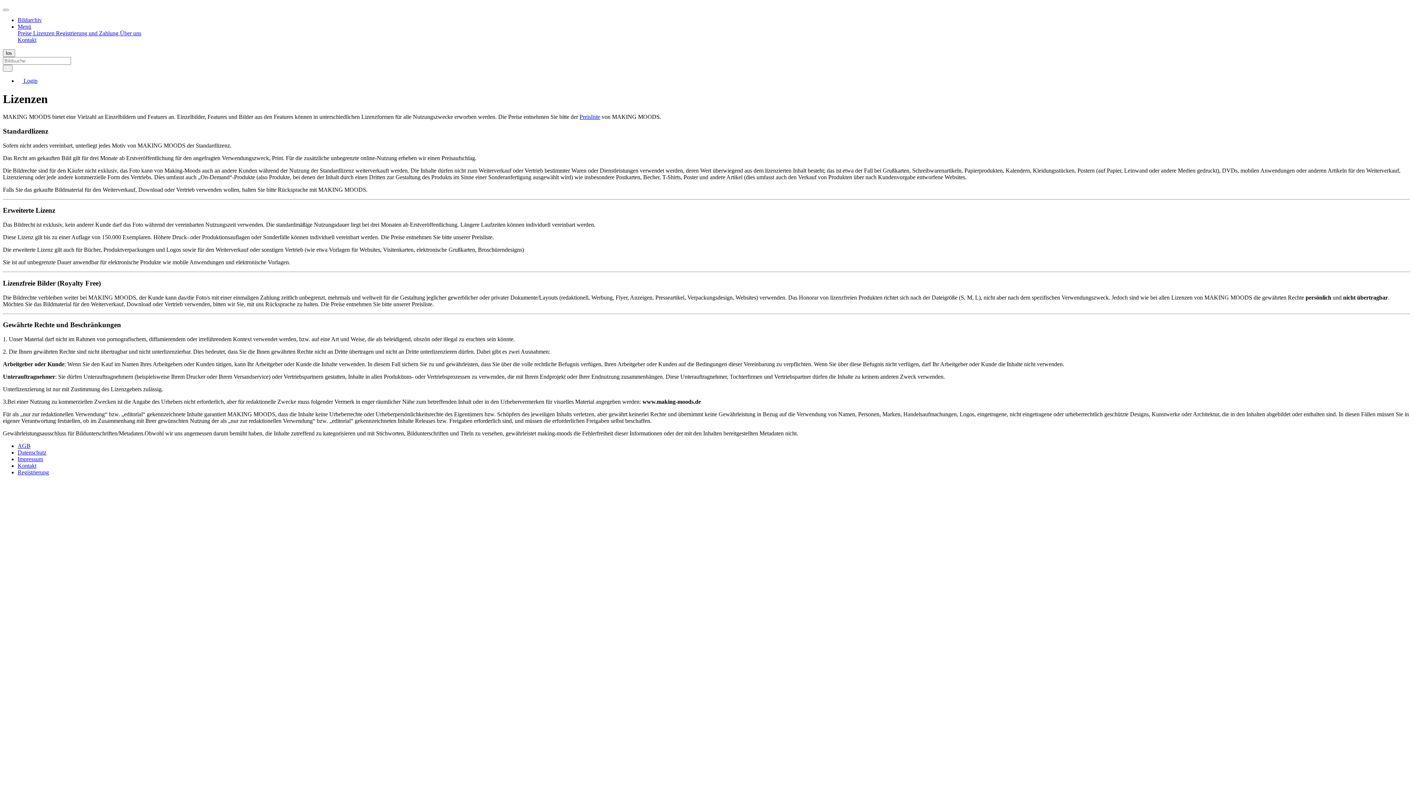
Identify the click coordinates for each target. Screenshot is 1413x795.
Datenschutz (32, 452)
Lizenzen (44, 33)
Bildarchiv (30, 20)
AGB (24, 446)
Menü (24, 27)
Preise (25, 33)
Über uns (130, 33)
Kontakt (27, 40)
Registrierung (33, 472)
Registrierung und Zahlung (88, 33)
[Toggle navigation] (6, 10)
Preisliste (590, 117)
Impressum (30, 459)
